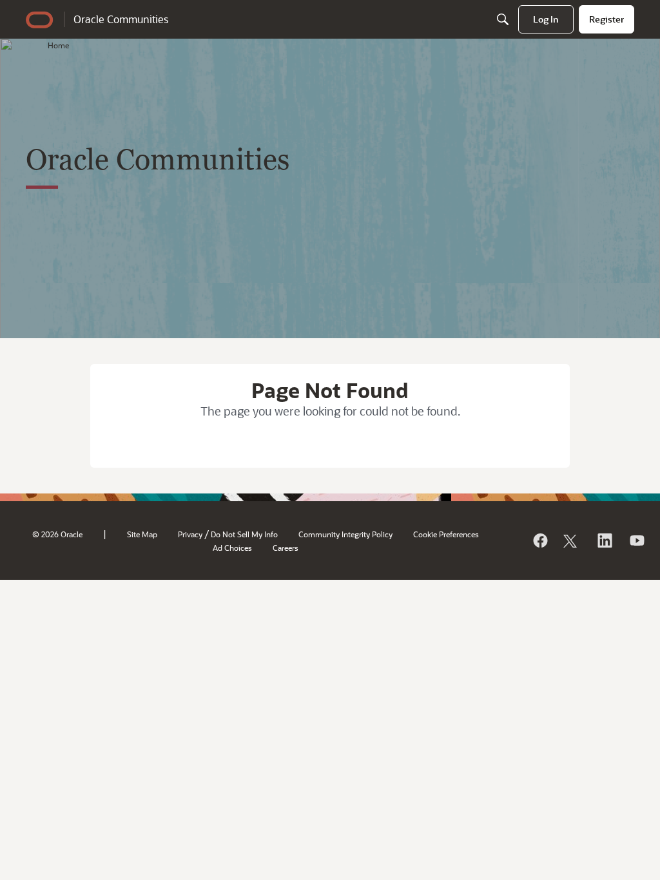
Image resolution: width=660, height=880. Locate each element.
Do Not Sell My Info (244, 534)
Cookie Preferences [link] (446, 534)
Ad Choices (232, 547)
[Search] (503, 19)
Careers (285, 547)
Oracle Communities (120, 19)
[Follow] (571, 540)
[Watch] (636, 540)
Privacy (190, 534)
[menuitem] (546, 19)
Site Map (142, 534)
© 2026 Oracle (57, 534)
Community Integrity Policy (345, 534)
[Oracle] (539, 540)
